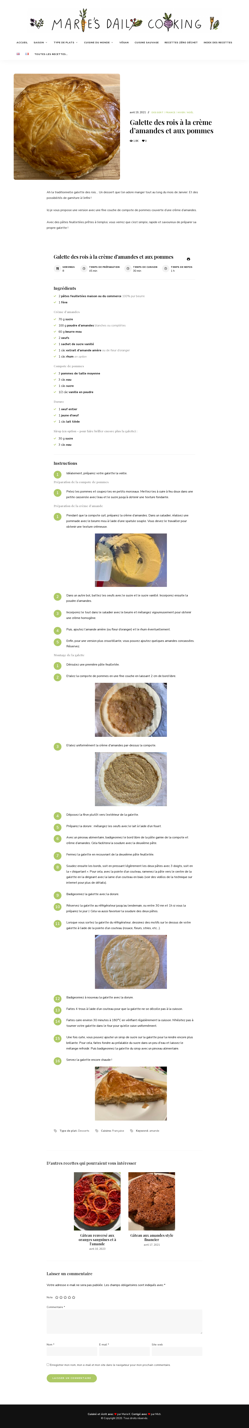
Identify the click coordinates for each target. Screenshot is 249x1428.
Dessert (158, 112)
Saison (39, 42)
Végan (124, 42)
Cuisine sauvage (147, 42)
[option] (97, 1211)
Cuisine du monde (97, 42)
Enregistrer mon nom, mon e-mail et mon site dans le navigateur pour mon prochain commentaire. (110, 1365)
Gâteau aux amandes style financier (151, 1237)
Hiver (181, 112)
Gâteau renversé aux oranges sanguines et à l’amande (97, 1239)
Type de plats (64, 42)
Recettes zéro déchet (181, 42)
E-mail (104, 1344)
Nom (50, 1344)
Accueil (22, 42)
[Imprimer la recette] (188, 259)
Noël (190, 112)
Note (50, 1297)
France (170, 112)
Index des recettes (218, 42)
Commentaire (56, 1307)
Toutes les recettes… (51, 54)
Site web (157, 1344)
